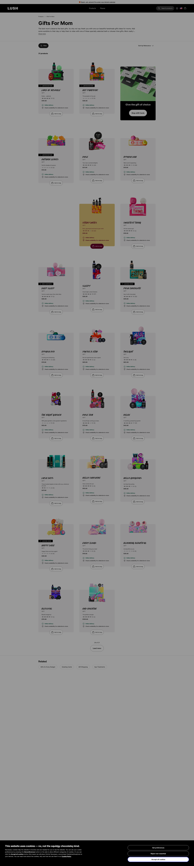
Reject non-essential (158, 854)
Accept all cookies (158, 859)
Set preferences (158, 848)
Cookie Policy (66, 856)
